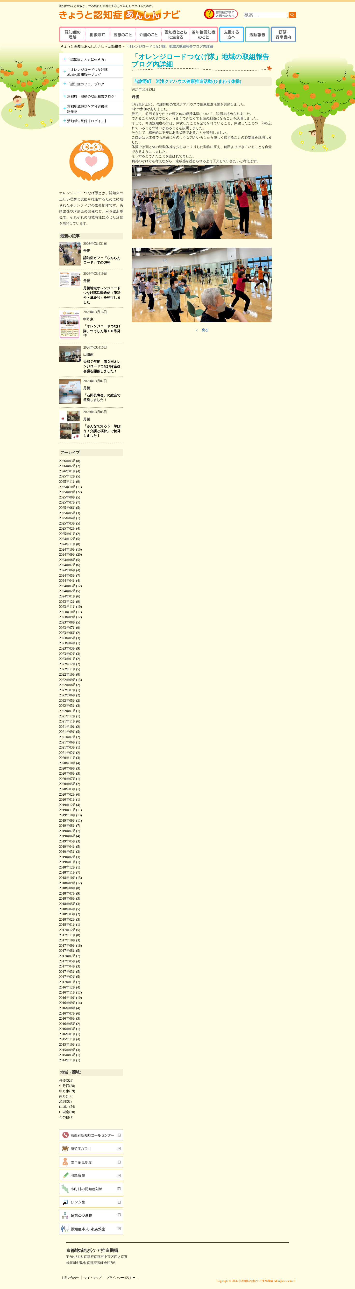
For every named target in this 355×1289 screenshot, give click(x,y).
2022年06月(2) (69, 695)
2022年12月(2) (69, 664)
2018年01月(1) (69, 924)
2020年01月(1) (69, 799)
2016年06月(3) (69, 1018)
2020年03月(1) (69, 789)
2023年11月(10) (70, 607)
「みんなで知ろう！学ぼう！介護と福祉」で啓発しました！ (102, 430)
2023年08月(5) (69, 622)
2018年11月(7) (69, 872)
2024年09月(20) (70, 554)
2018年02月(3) (69, 919)
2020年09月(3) (69, 768)
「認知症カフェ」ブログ (85, 84)
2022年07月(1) (69, 690)
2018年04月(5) (69, 909)
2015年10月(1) (69, 1044)
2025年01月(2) (69, 534)
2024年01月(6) (69, 596)
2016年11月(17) (70, 992)
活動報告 (256, 34)
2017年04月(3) (69, 966)
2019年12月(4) (69, 805)
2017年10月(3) (69, 940)
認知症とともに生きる (175, 34)
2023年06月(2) (69, 633)
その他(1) (66, 1117)
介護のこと (148, 34)
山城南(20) (67, 1112)
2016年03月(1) (69, 1029)
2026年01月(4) (69, 471)
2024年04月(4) (69, 580)
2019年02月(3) (69, 857)
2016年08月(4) (69, 1008)
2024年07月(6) (69, 565)
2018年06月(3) (69, 898)
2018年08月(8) (69, 888)
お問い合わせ (70, 1277)
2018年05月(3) (69, 904)
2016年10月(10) (70, 998)
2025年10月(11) (70, 487)
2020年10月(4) (69, 763)
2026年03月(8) (69, 461)
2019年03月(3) (69, 852)
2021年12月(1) (69, 716)
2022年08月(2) (69, 685)
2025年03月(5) (69, 523)
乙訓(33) (65, 1101)
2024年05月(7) (69, 575)
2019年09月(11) (70, 820)
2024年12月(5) (69, 539)
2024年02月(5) (69, 591)
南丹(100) (66, 1096)
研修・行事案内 (282, 34)
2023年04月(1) (69, 643)
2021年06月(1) (69, 742)
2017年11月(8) (69, 935)
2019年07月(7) (69, 831)
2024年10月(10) (70, 549)
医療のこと (122, 34)
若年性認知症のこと (204, 34)
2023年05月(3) (69, 638)
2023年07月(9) (69, 628)
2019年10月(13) (70, 815)
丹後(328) (66, 1080)
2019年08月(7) (69, 825)
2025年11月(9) (69, 481)
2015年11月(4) (69, 1039)
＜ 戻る (201, 330)
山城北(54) (67, 1106)
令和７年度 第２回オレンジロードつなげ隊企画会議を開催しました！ (102, 366)
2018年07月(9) (69, 893)
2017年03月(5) (69, 972)
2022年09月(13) (70, 680)
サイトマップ (92, 1277)
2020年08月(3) (69, 773)
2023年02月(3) (69, 654)
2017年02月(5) (69, 977)
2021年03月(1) (69, 747)
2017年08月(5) (69, 951)
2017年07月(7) (69, 956)
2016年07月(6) (69, 1013)
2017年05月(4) (69, 961)
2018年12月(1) (69, 867)
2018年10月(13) (70, 878)
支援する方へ (231, 34)
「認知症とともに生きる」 (87, 59)
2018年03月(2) (69, 914)
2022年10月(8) (69, 674)
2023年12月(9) (69, 601)
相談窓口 (97, 34)
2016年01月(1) (69, 1034)
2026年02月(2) (69, 466)
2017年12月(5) (69, 930)
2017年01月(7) (69, 982)
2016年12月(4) (69, 987)
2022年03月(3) (69, 706)
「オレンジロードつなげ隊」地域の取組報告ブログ (89, 72)
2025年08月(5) (69, 497)
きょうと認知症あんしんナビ (82, 46)
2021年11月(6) (69, 721)
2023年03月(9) (69, 648)
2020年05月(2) (69, 784)
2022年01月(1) (69, 711)
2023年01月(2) (69, 659)
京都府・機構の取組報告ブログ (90, 96)
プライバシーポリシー (120, 1277)
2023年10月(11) (70, 612)
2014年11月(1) (69, 1060)
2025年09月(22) (70, 492)
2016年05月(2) (69, 1024)
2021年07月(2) (69, 737)
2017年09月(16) (70, 945)
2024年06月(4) (69, 570)
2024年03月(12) (70, 586)
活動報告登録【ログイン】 (87, 121)
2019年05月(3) (69, 841)
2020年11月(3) (69, 758)
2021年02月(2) (69, 753)
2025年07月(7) (69, 502)
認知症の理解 (72, 34)
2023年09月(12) (70, 617)
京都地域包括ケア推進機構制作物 (87, 109)
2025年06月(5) (69, 508)
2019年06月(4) (69, 836)
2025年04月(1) (69, 518)
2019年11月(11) (70, 810)
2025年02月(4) (69, 528)
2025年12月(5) (69, 476)
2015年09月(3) (69, 1050)
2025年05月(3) (69, 513)
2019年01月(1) (69, 862)
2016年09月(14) (70, 1003)
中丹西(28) (67, 1086)
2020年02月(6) (69, 794)
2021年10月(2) (69, 727)
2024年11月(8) (69, 544)
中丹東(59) (67, 1091)
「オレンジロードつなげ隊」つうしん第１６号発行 (102, 330)
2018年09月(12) (70, 883)
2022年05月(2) (69, 700)
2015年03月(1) (69, 1055)
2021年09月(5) (69, 732)
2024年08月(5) (69, 560)
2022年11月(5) (69, 669)
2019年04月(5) (69, 846)
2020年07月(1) (69, 779)
